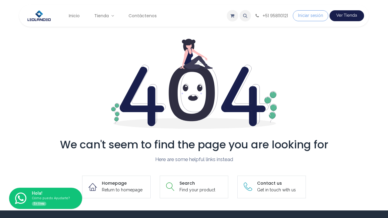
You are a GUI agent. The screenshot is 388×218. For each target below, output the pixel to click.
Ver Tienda (346, 15)
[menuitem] (74, 15)
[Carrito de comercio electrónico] (232, 15)
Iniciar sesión (310, 15)
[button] (245, 15)
